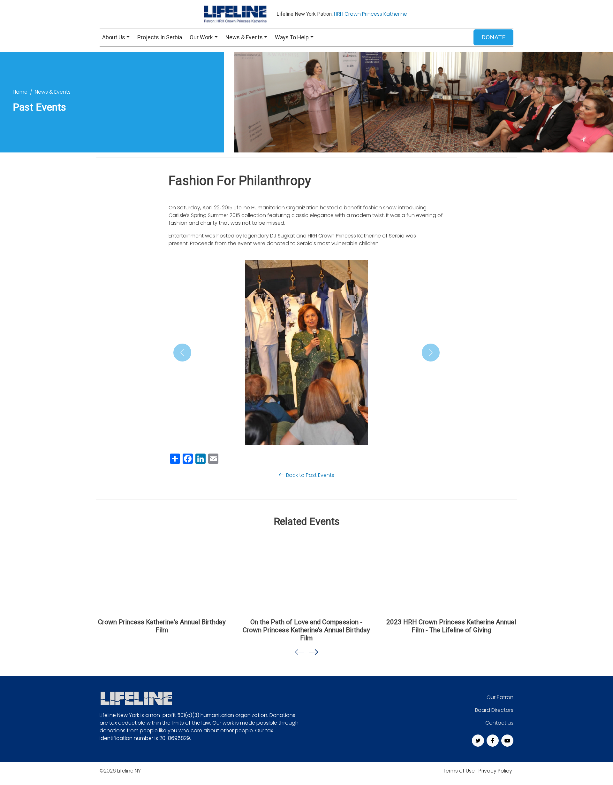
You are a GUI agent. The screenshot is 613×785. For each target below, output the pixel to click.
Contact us (499, 723)
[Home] (235, 14)
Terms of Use (459, 770)
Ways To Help (292, 37)
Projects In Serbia (159, 37)
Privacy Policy (495, 770)
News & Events (244, 37)
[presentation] (299, 652)
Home (20, 92)
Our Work (201, 37)
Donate (493, 37)
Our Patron (500, 697)
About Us (113, 37)
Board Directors (494, 710)
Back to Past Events (310, 475)
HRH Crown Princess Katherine (370, 14)
